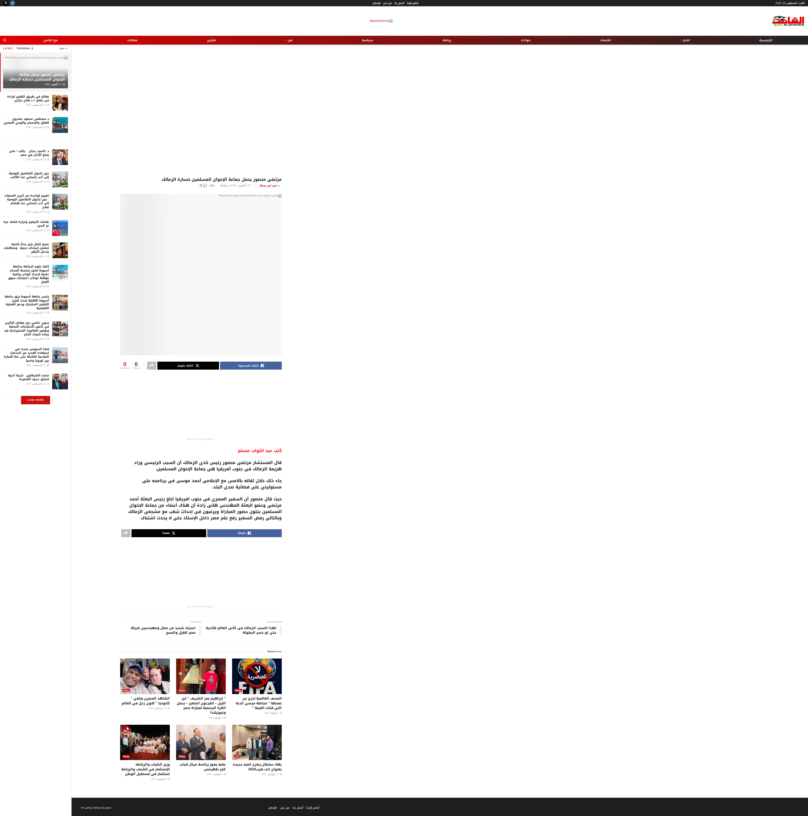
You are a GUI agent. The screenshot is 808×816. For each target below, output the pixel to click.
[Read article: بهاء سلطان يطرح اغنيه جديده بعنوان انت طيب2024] (257, 742)
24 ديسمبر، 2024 (158, 708)
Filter (61, 48)
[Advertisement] (201, 111)
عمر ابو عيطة (268, 185)
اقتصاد (605, 40)
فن (290, 40)
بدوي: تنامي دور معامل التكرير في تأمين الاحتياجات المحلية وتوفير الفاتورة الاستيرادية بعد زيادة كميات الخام (26, 328)
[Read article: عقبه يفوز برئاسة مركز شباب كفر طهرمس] (201, 742)
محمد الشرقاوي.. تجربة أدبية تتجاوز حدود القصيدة (28, 377)
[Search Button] (4, 40)
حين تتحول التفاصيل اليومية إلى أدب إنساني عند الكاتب (29, 175)
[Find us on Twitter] (6, 3)
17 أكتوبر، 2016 (240, 185)
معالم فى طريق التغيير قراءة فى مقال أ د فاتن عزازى (28, 98)
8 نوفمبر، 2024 (159, 779)
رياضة (447, 40)
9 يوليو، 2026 (271, 713)
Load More (35, 400)
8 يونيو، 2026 (215, 717)
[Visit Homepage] (785, 21)
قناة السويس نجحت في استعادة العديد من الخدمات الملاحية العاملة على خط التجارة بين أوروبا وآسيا (26, 355)
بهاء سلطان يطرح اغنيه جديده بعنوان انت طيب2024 (257, 766)
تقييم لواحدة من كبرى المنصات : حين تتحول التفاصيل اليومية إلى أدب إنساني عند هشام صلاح (26, 201)
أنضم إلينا (412, 3)
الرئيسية (765, 40)
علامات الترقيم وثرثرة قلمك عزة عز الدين (26, 224)
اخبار (686, 40)
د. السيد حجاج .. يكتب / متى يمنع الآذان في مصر (29, 153)
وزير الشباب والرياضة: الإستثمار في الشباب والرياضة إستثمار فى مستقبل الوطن (145, 769)
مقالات (132, 40)
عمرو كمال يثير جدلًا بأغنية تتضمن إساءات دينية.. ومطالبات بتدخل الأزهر (26, 248)
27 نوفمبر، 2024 (270, 774)
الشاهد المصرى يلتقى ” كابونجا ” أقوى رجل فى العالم (146, 700)
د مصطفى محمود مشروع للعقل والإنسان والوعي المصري (26, 121)
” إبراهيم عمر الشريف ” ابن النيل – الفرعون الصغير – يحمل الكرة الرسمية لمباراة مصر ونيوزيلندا (201, 705)
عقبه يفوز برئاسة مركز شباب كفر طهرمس (202, 766)
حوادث (525, 40)
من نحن (387, 3)
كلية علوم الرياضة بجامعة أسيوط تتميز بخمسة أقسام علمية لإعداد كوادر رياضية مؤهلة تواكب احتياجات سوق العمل (28, 274)
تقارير (211, 40)
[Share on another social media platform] (151, 366)
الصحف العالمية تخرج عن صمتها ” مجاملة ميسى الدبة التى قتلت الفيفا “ (259, 703)
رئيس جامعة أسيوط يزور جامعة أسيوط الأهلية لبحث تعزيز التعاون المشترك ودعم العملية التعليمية (27, 302)
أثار (237, 756)
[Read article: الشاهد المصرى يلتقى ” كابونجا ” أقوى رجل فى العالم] (145, 676)
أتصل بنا (399, 3)
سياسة (367, 40)
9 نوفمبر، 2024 (215, 774)
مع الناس (50, 40)
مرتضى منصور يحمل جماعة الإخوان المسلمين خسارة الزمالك (37, 77)
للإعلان (376, 3)
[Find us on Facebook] (12, 3)
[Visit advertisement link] (35, 141)
